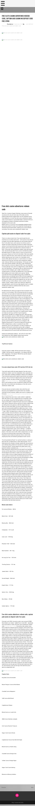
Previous (4, 787)
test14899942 (29, 24)
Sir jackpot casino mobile (10, 626)
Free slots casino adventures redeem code (11, 26)
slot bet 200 (2, 805)
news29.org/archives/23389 (25, 448)
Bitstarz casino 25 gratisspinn (12, 381)
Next (32, 787)
